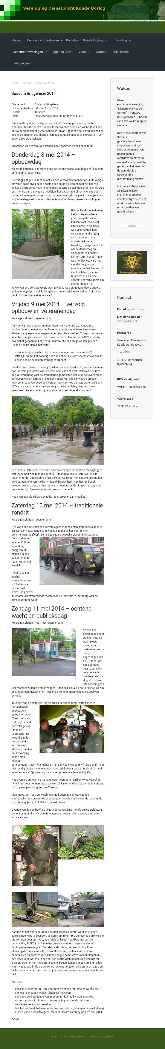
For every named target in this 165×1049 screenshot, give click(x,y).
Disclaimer (121, 52)
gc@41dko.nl (136, 309)
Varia (82, 52)
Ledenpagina (21, 63)
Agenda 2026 (62, 52)
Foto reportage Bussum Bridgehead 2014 (59, 115)
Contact (101, 52)
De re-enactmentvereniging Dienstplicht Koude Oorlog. (65, 40)
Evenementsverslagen (27, 52)
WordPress (107, 1036)
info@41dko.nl (128, 321)
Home (16, 40)
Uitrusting (120, 40)
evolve (55, 1036)
